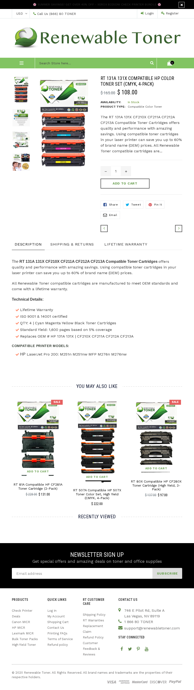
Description (28, 244)
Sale (56, 402)
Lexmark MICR (23, 633)
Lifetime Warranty (125, 244)
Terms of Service (60, 639)
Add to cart (38, 471)
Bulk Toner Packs (25, 639)
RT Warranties (93, 620)
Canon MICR (21, 622)
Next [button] (180, 443)
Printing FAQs (57, 633)
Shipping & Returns (72, 244)
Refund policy (57, 644)
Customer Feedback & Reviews (91, 648)
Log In (52, 610)
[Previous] (104, 228)
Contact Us (55, 627)
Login (149, 13)
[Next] (178, 228)
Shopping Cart (58, 622)
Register (172, 13)
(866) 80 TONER (62, 14)
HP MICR (18, 627)
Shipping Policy (94, 614)
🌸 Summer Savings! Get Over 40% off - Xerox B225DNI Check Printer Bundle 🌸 (97, 4)
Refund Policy (93, 637)
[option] (18, 92)
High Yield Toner (24, 644)
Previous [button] (12, 443)
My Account (56, 616)
